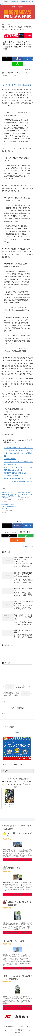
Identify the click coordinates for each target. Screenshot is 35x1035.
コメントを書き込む (17, 708)
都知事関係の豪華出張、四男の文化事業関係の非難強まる (8, 506)
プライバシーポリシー (25, 1026)
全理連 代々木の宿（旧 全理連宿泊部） (17, 932)
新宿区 (17, 732)
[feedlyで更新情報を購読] (26, 535)
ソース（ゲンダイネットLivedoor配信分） (17, 85)
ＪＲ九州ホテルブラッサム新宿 (17, 860)
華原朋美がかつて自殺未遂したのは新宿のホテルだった (25, 494)
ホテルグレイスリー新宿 (17, 968)
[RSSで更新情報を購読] (17, 540)
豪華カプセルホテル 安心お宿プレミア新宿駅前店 (17, 1007)
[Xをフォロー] (9, 535)
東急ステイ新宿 (17, 894)
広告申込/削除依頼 (9, 1026)
